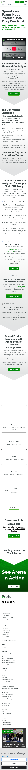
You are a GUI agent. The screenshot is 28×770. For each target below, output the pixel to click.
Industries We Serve (7, 701)
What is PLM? (5, 622)
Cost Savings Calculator (8, 686)
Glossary (4, 647)
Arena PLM (4, 611)
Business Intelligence (7, 664)
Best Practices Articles (7, 679)
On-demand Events (7, 684)
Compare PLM (14, 536)
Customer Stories (6, 696)
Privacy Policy (5, 756)
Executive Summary (7, 699)
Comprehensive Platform (8, 653)
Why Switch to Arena (7, 703)
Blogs (3, 675)
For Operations (6, 613)
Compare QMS (5, 634)
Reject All (14, 763)
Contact (3, 4)
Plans (3, 644)
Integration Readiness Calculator (10, 688)
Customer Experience (7, 694)
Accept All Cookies (14, 767)
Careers (4, 718)
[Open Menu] (26, 2)
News (3, 711)
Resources (4, 668)
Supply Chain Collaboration (9, 660)
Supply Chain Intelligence (8, 662)
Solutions (4, 651)
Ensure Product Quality (8, 658)
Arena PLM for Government (9, 640)
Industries (14, 508)
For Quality (5, 628)
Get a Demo (14, 94)
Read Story (14, 268)
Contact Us (4, 720)
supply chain (21, 286)
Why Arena (5, 692)
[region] (14, 759)
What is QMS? (5, 637)
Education (4, 671)
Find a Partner (5, 705)
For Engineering (6, 615)
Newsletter (4, 677)
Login (9, 4)
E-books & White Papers (8, 681)
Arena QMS (5, 626)
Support (4, 716)
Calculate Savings (14, 296)
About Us (4, 709)
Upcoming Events (6, 713)
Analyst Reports (6, 673)
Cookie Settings (14, 759)
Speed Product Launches (8, 656)
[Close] (26, 749)
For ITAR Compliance (8, 617)
